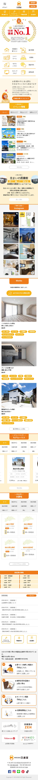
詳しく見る (19, 199)
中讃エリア (5, 451)
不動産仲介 (19, 640)
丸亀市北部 (14, 447)
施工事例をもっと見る (19, 429)
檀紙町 (28, 524)
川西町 (10, 524)
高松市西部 (4, 447)
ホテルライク (29, 378)
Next (31, 469)
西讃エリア (14, 451)
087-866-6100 (14, 765)
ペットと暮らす (17, 420)
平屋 (21, 376)
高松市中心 (14, 442)
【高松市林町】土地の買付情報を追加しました (14, 631)
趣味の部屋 (29, 420)
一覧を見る (19, 167)
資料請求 (33, 2)
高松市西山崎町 (18, 469)
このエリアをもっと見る (19, 564)
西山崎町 (10, 547)
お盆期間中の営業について (9, 603)
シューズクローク (8, 334)
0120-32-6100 (9, 659)
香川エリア (14, 112)
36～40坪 (6, 331)
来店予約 (33, 6)
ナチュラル (20, 334)
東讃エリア (33, 447)
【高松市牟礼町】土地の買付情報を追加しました (15, 610)
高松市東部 (24, 442)
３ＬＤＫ (14, 331)
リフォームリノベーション (6, 641)
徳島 (33, 451)
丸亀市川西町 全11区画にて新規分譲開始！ (14, 617)
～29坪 (5, 376)
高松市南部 (33, 442)
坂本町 (28, 547)
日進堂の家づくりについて (21, 98)
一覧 (31, 595)
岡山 (24, 451)
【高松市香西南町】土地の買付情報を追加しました (15, 624)
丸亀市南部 (24, 447)
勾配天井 (28, 376)
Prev (6, 469)
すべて (5, 112)
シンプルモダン (7, 337)
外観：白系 (6, 420)
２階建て (23, 331)
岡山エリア (23, 112)
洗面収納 (32, 331)
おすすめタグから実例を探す (21, 293)
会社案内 (32, 640)
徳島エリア (33, 112)
